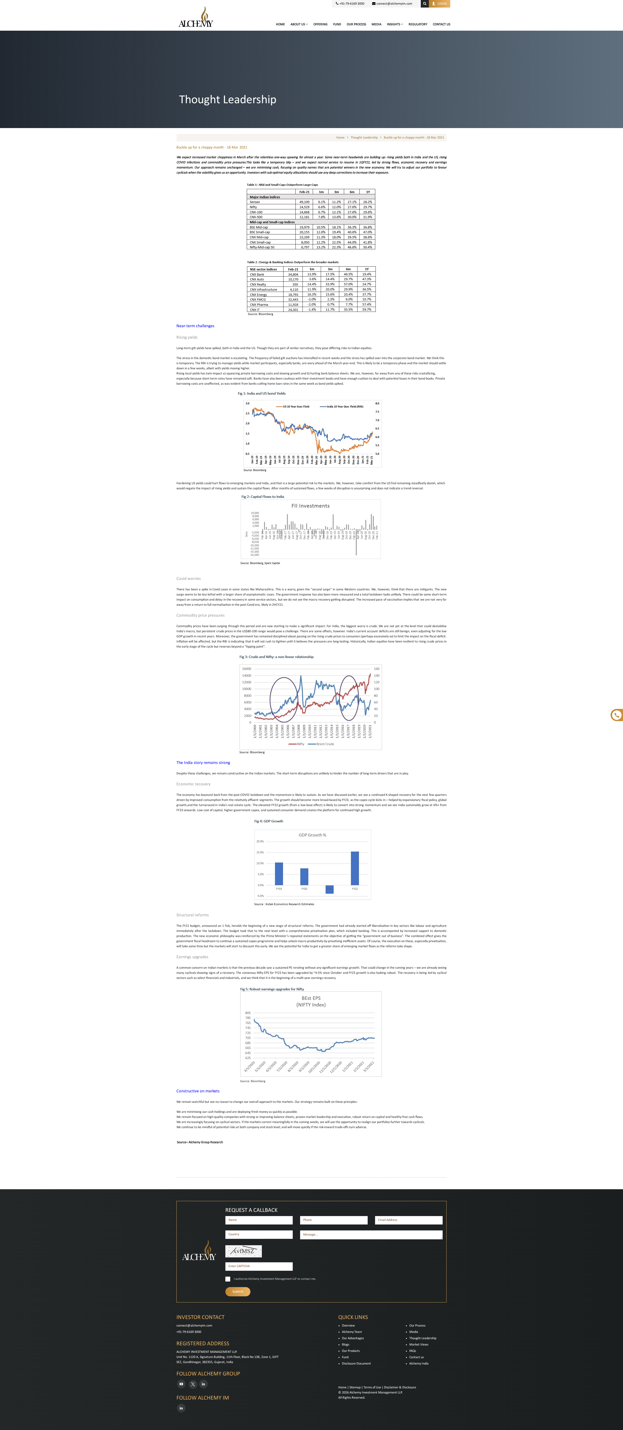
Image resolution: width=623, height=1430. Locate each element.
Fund (337, 24)
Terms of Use (372, 1387)
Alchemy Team (352, 1332)
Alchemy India (419, 1363)
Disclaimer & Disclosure (400, 1387)
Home (280, 24)
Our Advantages (353, 1338)
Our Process (356, 24)
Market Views (418, 1344)
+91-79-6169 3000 (188, 1332)
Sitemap (355, 1387)
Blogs (345, 1344)
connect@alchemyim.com (394, 4)
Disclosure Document (356, 1363)
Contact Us (441, 24)
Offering (320, 24)
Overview (348, 1326)
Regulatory (418, 24)
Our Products (351, 1351)
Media (376, 24)
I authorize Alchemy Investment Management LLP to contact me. (275, 1279)
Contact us (416, 1357)
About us (298, 24)
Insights (394, 24)
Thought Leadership (364, 137)
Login (442, 4)
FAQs (412, 1351)
